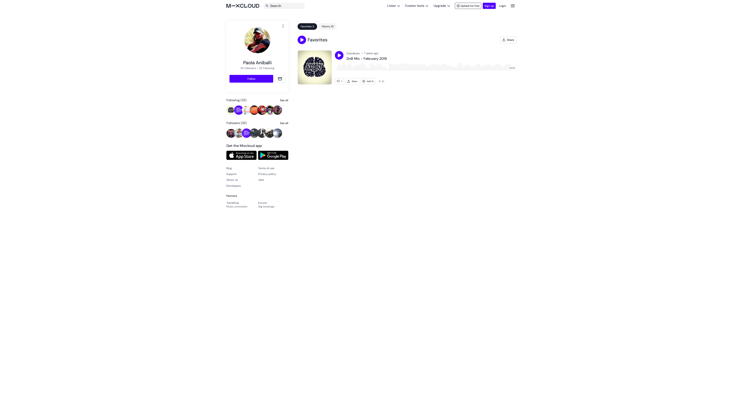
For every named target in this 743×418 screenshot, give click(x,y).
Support (231, 174)
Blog (229, 168)
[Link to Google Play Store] (273, 155)
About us (232, 180)
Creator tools (414, 6)
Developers (233, 186)
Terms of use (266, 168)
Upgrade (440, 6)
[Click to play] (339, 55)
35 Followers (248, 68)
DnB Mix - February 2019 (367, 59)
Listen (391, 6)
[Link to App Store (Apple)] (241, 155)
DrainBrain (353, 53)
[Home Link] (242, 6)
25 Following (266, 68)
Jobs (261, 180)
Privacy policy (267, 174)
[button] (302, 40)
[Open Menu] (512, 5)
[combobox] (283, 26)
